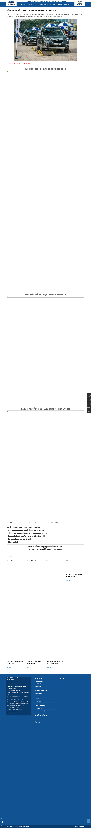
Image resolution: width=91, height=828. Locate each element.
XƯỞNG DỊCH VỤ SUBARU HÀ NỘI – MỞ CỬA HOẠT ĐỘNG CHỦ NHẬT (54, 662)
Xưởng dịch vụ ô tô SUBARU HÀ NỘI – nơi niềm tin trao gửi (74, 575)
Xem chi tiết (9, 667)
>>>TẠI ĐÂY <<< (45, 548)
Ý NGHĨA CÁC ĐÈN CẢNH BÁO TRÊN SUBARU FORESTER (34, 662)
